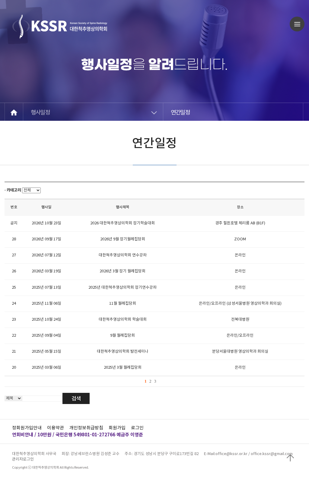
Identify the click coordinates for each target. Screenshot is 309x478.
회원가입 (117, 428)
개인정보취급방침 (86, 428)
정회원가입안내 (27, 428)
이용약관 (55, 428)
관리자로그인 (23, 459)
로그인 (137, 428)
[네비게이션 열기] (297, 24)
